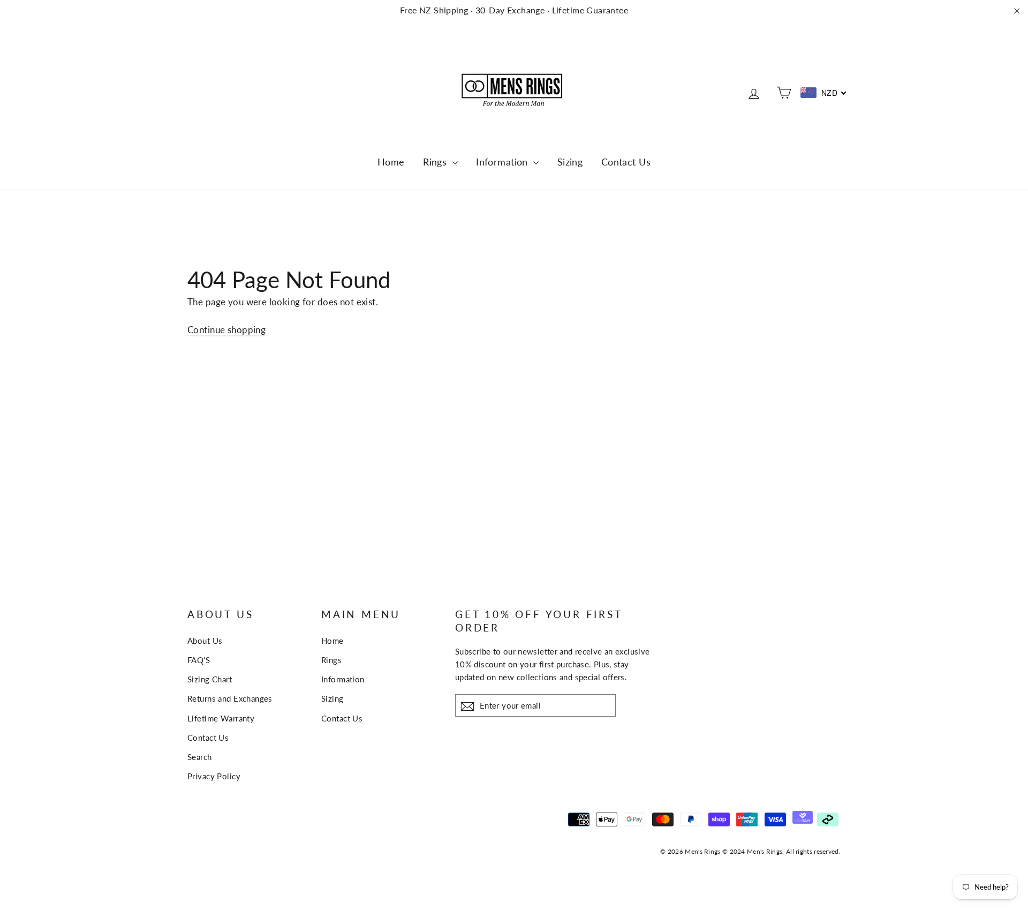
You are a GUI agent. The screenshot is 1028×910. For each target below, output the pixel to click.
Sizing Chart (209, 679)
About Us (204, 640)
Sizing (570, 162)
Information (503, 162)
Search (199, 757)
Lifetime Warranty (220, 718)
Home (391, 162)
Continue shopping (226, 329)
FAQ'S (198, 660)
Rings (436, 162)
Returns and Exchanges (230, 698)
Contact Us (626, 162)
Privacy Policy (213, 776)
